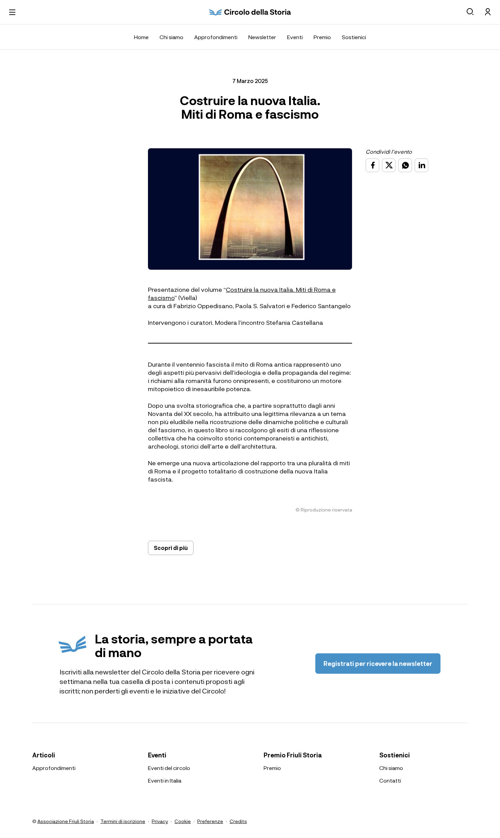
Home (141, 36)
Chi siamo (171, 36)
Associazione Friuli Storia (65, 821)
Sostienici (354, 36)
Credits (238, 821)
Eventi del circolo (169, 767)
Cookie (182, 821)
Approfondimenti (215, 36)
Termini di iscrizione (122, 821)
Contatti (390, 780)
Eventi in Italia (164, 780)
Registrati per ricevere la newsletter (377, 663)
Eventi (295, 36)
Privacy (160, 821)
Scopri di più (171, 547)
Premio (322, 36)
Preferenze (210, 821)
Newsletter (262, 36)
